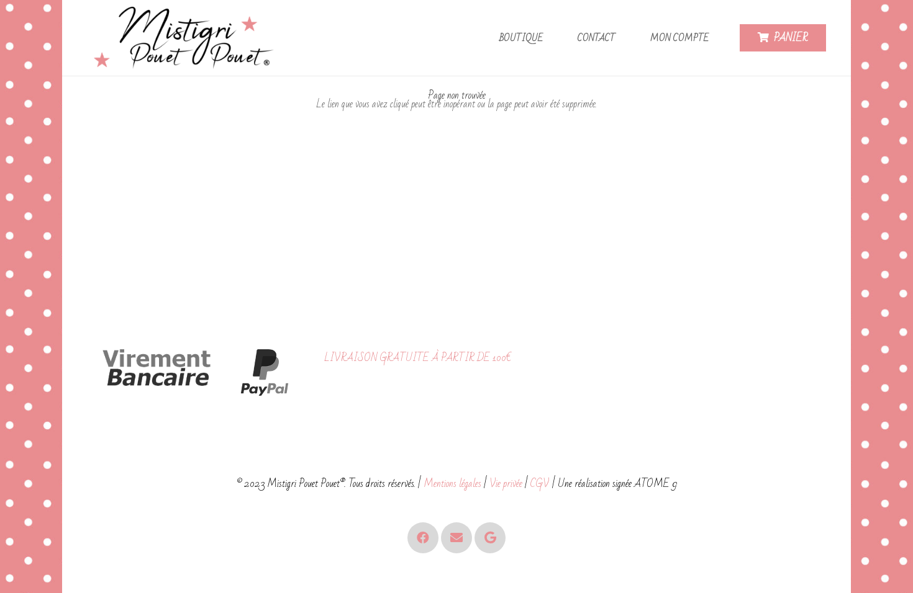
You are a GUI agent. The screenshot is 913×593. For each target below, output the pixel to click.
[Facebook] (422, 537)
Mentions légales (452, 483)
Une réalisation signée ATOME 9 (617, 483)
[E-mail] (456, 537)
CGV (540, 483)
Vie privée (505, 483)
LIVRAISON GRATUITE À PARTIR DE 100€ (417, 357)
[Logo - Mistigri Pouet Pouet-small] (186, 38)
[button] (550, 38)
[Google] (490, 537)
